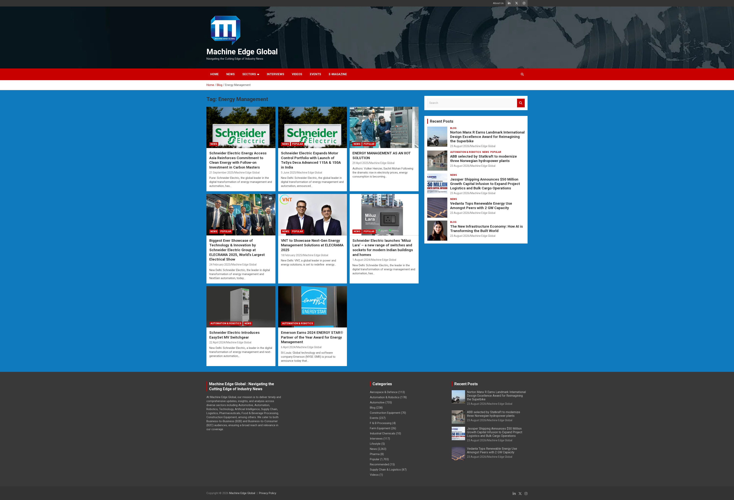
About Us (498, 3)
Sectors (249, 74)
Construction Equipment (385, 412)
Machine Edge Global (242, 51)
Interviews (275, 74)
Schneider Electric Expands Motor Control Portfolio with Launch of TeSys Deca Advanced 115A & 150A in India (311, 160)
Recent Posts (441, 121)
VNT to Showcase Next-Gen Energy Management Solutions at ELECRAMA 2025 (312, 245)
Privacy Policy (267, 493)
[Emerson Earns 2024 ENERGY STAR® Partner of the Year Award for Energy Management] (312, 307)
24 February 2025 (219, 264)
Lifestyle (375, 443)
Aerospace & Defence (384, 392)
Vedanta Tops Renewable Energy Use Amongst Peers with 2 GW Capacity (481, 205)
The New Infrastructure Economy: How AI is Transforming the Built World (486, 228)
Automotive (377, 402)
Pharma (375, 454)
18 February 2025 (291, 255)
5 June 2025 (288, 172)
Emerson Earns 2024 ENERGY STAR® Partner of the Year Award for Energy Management (312, 337)
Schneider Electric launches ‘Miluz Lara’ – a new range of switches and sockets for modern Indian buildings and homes (382, 247)
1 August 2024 (361, 259)
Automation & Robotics (225, 323)
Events (315, 74)
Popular (297, 144)
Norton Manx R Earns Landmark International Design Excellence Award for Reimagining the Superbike (487, 136)
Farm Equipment (380, 428)
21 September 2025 (221, 172)
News (230, 74)
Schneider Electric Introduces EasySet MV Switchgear (234, 335)
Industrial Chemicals (382, 433)
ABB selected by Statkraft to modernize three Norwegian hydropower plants (483, 158)
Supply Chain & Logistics (385, 469)
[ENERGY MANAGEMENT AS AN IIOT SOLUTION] (384, 127)
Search (521, 103)
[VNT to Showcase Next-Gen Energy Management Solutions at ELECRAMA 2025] (312, 215)
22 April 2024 (217, 342)
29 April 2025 (360, 162)
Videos (297, 74)
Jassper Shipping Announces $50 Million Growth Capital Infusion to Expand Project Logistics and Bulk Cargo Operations (485, 183)
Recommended (379, 464)
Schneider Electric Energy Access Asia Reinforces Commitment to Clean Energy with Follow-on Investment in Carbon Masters (237, 160)
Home (214, 74)
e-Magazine (338, 74)
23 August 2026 (459, 146)
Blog (453, 128)
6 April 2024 (288, 347)
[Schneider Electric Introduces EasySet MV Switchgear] (241, 307)
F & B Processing (380, 423)
